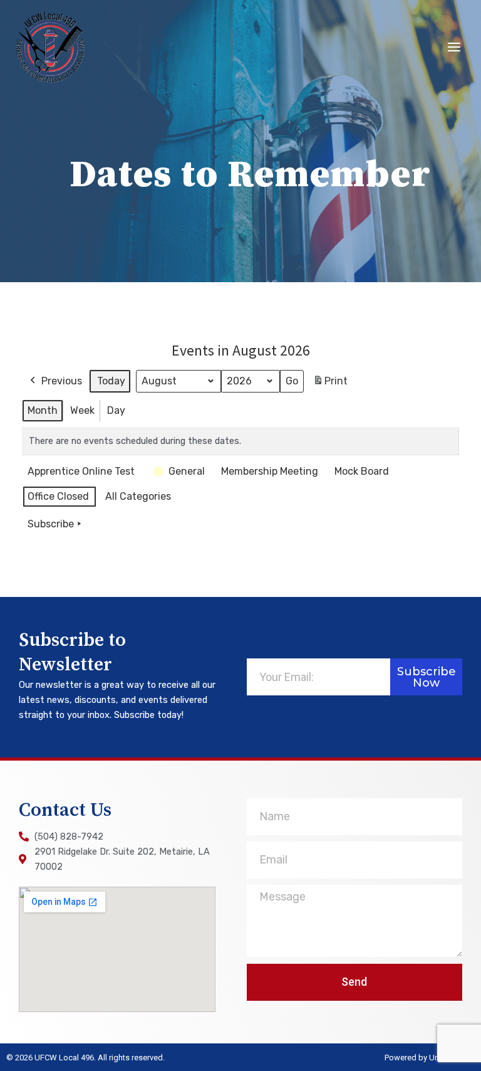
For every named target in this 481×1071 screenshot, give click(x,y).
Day (116, 410)
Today (111, 381)
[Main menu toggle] (454, 47)
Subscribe (51, 524)
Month (43, 410)
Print (330, 384)
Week (82, 410)
